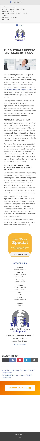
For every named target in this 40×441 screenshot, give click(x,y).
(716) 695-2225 (20, 344)
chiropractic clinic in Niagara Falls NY (19, 90)
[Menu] (20, 438)
